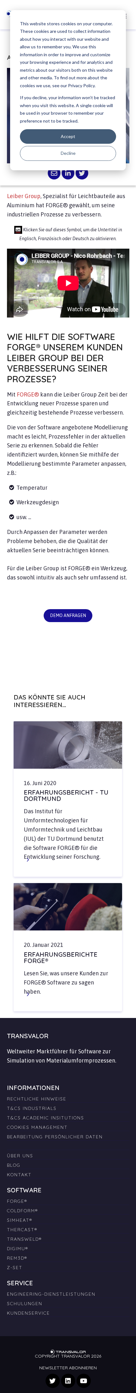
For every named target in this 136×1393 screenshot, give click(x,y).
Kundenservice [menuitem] (28, 1313)
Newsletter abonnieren (68, 1368)
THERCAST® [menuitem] (22, 1230)
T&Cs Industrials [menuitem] (32, 1108)
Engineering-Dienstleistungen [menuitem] (51, 1294)
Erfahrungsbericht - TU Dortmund (66, 795)
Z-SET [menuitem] (14, 1267)
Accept (68, 136)
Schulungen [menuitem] (24, 1303)
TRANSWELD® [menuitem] (24, 1239)
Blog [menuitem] (14, 1165)
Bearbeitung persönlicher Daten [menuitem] (55, 1137)
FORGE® (28, 394)
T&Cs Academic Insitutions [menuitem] (45, 1118)
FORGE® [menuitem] (17, 1201)
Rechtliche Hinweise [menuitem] (36, 1099)
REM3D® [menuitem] (17, 1258)
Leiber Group (23, 196)
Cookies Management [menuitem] (37, 1127)
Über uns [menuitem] (20, 1156)
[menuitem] (68, 1144)
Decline (68, 153)
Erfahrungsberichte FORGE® (60, 957)
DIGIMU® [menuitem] (17, 1248)
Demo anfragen (68, 615)
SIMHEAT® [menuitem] (19, 1220)
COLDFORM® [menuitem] (22, 1211)
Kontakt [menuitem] (19, 1175)
